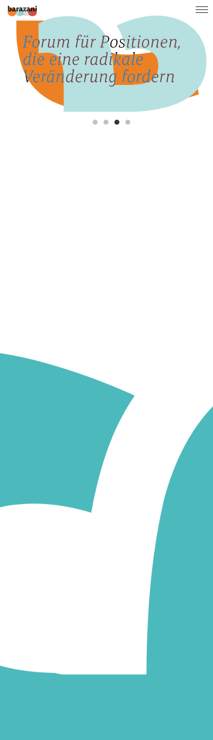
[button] (95, 122)
